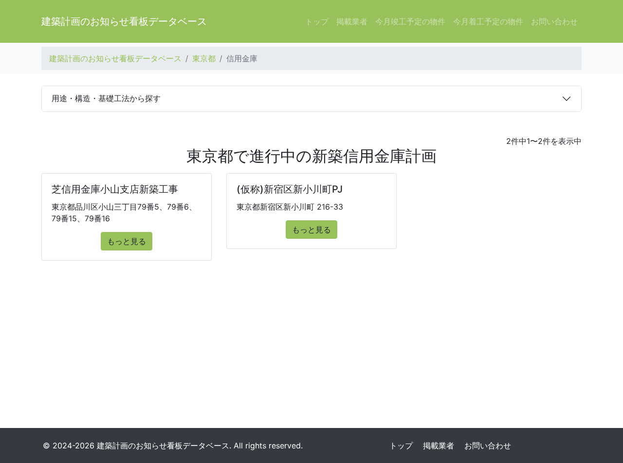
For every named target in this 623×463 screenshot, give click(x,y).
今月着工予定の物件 (488, 21)
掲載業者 (351, 21)
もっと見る (126, 241)
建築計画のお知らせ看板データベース (124, 21)
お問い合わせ (554, 21)
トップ (317, 21)
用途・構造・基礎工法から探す (106, 98)
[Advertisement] (311, 348)
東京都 (204, 58)
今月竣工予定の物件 (410, 21)
